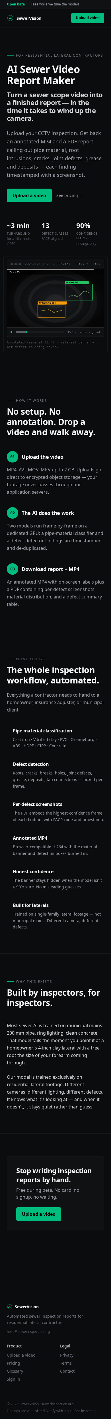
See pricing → (69, 195)
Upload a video (29, 195)
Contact (67, 1371)
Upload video (88, 17)
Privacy (66, 1355)
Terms (66, 1363)
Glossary (15, 1371)
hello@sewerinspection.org (28, 1331)
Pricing (13, 1363)
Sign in (13, 1379)
